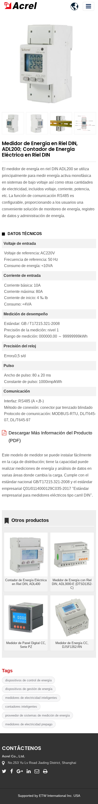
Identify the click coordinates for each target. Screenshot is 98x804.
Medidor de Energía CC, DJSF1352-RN (71, 645)
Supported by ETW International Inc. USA (49, 796)
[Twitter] (4, 771)
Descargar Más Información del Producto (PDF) (50, 436)
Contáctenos (21, 748)
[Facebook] (11, 771)
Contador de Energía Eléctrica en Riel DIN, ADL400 (26, 582)
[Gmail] (36, 771)
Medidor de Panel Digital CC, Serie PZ (26, 645)
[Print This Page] (45, 771)
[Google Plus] (20, 771)
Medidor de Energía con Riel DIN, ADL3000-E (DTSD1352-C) (72, 584)
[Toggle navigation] (88, 6)
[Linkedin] (29, 771)
